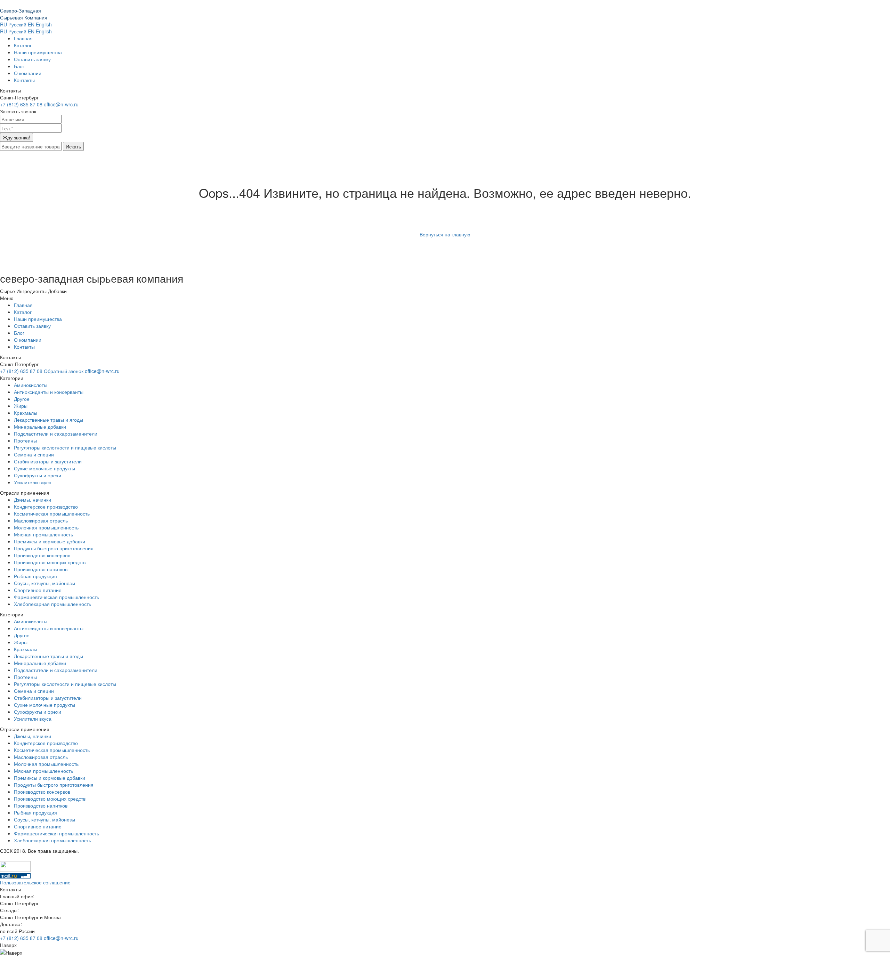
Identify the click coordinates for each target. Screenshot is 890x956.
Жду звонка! (16, 137)
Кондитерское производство (46, 506)
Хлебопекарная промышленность (52, 603)
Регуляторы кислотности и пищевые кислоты (65, 447)
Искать (73, 146)
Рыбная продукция (35, 576)
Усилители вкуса (32, 482)
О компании (27, 73)
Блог (19, 66)
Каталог (23, 45)
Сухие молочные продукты (44, 468)
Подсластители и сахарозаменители (55, 433)
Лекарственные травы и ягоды (48, 419)
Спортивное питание (38, 589)
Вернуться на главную (445, 234)
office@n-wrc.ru (61, 937)
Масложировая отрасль (41, 520)
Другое (22, 398)
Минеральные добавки (40, 426)
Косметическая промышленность (52, 513)
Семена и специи (34, 454)
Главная (23, 38)
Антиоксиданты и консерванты (48, 391)
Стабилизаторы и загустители (48, 461)
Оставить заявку (32, 59)
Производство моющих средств (50, 562)
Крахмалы (25, 412)
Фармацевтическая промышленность (56, 596)
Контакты (24, 79)
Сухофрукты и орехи (37, 475)
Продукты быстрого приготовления (54, 548)
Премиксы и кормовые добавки (49, 541)
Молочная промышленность (46, 527)
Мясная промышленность (43, 534)
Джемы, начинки (32, 499)
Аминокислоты (30, 384)
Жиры (20, 405)
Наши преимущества (38, 52)
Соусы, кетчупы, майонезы (44, 583)
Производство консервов (42, 555)
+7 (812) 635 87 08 (22, 937)
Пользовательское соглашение (35, 882)
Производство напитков (40, 569)
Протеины (25, 440)
